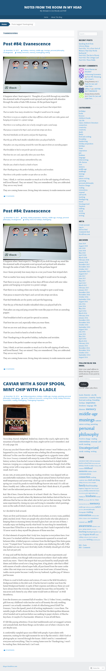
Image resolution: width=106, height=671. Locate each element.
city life (81, 121)
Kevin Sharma (90, 69)
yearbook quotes (96, 539)
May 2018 (82, 253)
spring (84, 529)
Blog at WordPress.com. (10, 666)
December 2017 (84, 265)
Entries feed (83, 230)
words (81, 211)
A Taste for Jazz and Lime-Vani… (92, 84)
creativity (82, 130)
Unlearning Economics (93, 75)
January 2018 (83, 262)
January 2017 (83, 290)
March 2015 (83, 341)
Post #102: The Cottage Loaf (89, 58)
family (25, 218)
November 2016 (84, 295)
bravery (81, 116)
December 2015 (84, 320)
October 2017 (83, 269)
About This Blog (56, 17)
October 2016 (83, 297)
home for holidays (36, 220)
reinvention (83, 190)
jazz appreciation (90, 493)
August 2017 (83, 274)
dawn (86, 480)
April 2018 (82, 255)
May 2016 (82, 309)
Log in (81, 227)
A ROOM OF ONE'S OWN (86, 461)
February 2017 (84, 288)
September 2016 (84, 299)
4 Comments (10, 650)
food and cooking (85, 137)
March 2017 (83, 285)
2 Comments (10, 369)
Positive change (84, 186)
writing (47, 52)
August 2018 (83, 246)
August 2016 (83, 302)
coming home (47, 398)
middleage (82, 172)
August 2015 (83, 330)
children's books (84, 118)
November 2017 (84, 267)
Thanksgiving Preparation (35, 400)
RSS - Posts (83, 545)
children (90, 471)
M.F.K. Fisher (94, 500)
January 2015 (83, 346)
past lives (81, 509)
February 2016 (84, 316)
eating (80, 482)
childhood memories (35, 398)
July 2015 (82, 332)
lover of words (86, 500)
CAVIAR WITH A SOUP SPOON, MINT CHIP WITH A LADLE (34, 386)
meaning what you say (84, 504)
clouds (95, 471)
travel (81, 202)
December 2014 (84, 348)
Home (46, 17)
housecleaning (82, 493)
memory (32, 50)
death (81, 132)
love (80, 165)
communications (85, 474)
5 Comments (10, 196)
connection (83, 125)
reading (14, 400)
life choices (83, 162)
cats (100, 466)
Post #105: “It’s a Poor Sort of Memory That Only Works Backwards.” (89, 51)
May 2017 (82, 281)
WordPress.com (84, 234)
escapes (94, 482)
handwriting (83, 141)
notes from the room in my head (53, 7)
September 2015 (84, 327)
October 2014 (83, 353)
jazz (80, 153)
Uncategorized (8, 52)
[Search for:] (88, 34)
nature (81, 176)
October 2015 (83, 325)
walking (81, 209)
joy (84, 496)
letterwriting (83, 160)
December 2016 (84, 292)
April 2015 (82, 339)
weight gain (95, 537)
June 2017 (82, 278)
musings (47, 50)
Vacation (82, 206)
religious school (86, 518)
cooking (93, 477)
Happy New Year (89, 488)
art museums (96, 461)
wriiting (82, 213)
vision (97, 535)
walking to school (88, 537)
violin (80, 535)
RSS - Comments (84, 548)
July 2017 (82, 276)
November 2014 (84, 350)
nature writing (84, 179)
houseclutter (7, 400)
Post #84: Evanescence (27, 44)
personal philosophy (57, 50)
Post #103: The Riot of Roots (89, 55)
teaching (82, 197)
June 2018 (82, 251)
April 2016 (82, 311)
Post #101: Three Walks (87, 60)
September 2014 (84, 355)
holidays (26, 50)
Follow (83, 384)
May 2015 (82, 336)
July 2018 (82, 248)
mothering (88, 507)
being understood (96, 463)
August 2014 (83, 357)
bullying (96, 465)
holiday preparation (34, 218)
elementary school (87, 482)
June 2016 (82, 306)
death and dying (94, 480)
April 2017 (82, 283)
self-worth (82, 195)
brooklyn (91, 466)
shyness (94, 526)
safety (86, 522)
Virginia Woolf (88, 534)
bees (90, 463)
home (81, 148)
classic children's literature (88, 123)
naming (93, 507)
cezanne (81, 468)
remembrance (95, 518)
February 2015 (84, 343)
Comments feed (84, 232)
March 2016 (83, 313)
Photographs (82, 512)
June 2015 (82, 334)
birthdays (82, 111)
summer (89, 529)
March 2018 (83, 258)
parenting (61, 396)
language (82, 158)
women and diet (82, 539)
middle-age (39, 50)
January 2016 (83, 318)
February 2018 (84, 260)
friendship (82, 139)
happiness (81, 488)
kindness (82, 155)
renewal (82, 192)
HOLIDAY (88, 72)
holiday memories (23, 52)
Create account (84, 225)
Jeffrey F (88, 89)
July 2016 (82, 304)
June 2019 (82, 244)
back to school (83, 463)
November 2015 (84, 323)
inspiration (83, 151)
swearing (94, 529)
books (25, 398)
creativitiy (82, 128)
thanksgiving (40, 52)
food (88, 486)
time (97, 532)
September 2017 (84, 272)
